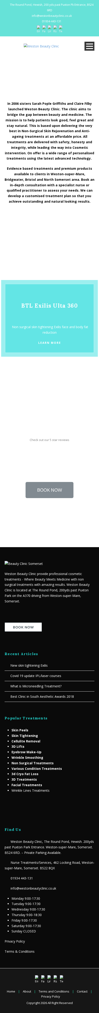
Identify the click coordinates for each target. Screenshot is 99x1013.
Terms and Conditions (54, 991)
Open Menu (89, 46)
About (27, 991)
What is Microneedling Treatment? (35, 686)
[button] (49, 490)
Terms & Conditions (20, 951)
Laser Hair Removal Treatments (32, 391)
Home (11, 991)
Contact (82, 991)
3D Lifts (18, 746)
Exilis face (61, 327)
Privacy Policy (15, 941)
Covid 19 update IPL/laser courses (35, 676)
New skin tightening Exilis (29, 665)
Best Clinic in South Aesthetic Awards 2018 (42, 696)
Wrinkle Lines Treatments (31, 790)
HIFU (33, 245)
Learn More (49, 266)
